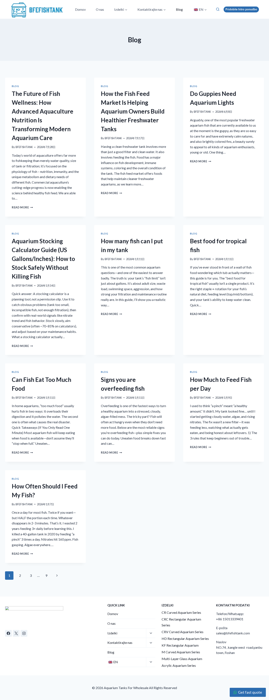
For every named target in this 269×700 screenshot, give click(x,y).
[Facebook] (8, 633)
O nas (100, 9)
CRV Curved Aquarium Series (182, 632)
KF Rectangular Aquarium (180, 645)
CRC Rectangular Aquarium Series (181, 622)
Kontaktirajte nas (119, 642)
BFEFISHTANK (24, 147)
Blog (179, 9)
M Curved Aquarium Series (181, 652)
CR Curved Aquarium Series (181, 612)
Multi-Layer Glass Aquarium (182, 659)
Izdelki (112, 633)
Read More (22, 207)
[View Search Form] (218, 9)
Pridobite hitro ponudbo (241, 9)
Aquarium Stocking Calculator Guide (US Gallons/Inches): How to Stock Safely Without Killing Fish (43, 258)
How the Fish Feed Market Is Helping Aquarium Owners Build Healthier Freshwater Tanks (133, 111)
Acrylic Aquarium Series (179, 665)
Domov (80, 9)
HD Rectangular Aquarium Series (185, 638)
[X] (16, 633)
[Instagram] (24, 633)
